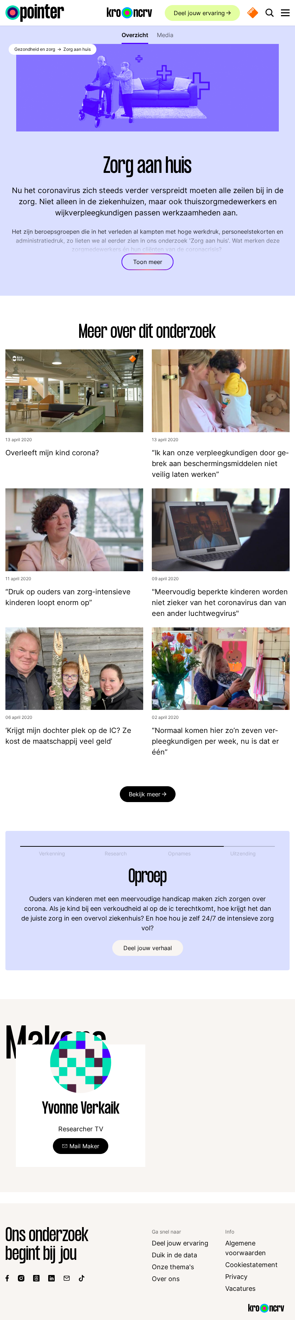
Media (165, 35)
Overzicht (135, 35)
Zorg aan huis (77, 49)
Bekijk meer (144, 794)
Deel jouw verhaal (147, 948)
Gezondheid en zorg (34, 49)
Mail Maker (84, 1146)
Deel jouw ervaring (199, 13)
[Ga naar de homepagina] (34, 13)
